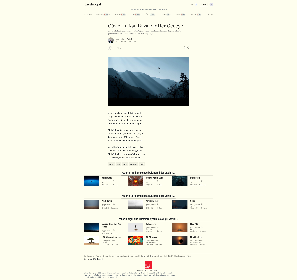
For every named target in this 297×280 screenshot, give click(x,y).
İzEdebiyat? (168, 256)
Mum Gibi (194, 224)
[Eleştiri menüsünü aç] (186, 14)
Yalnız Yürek (107, 178)
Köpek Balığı (195, 178)
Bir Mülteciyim (196, 237)
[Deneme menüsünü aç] (127, 14)
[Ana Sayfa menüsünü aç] (91, 14)
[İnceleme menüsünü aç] (109, 14)
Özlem (192, 201)
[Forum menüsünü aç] (212, 14)
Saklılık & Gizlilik (147, 256)
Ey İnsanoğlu (151, 224)
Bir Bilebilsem (151, 237)
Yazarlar (98, 256)
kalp (118, 164)
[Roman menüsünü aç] (171, 14)
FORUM (209, 14)
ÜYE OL (204, 4)
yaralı (142, 164)
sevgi (125, 164)
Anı (116, 41)
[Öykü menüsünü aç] (156, 14)
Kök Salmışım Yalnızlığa (111, 237)
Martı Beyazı (107, 201)
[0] (110, 48)
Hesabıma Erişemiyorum (124, 256)
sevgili (111, 164)
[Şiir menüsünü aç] (141, 14)
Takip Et (129, 39)
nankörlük (133, 164)
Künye (189, 256)
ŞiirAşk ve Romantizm (196, 205)
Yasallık (137, 256)
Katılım (105, 256)
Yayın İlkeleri (158, 256)
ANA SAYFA (87, 14)
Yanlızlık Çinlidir (152, 201)
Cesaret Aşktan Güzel (154, 178)
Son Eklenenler (89, 256)
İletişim (112, 256)
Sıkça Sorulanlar (180, 256)
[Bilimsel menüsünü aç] (202, 14)
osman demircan (120, 39)
